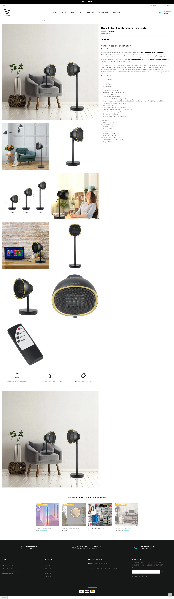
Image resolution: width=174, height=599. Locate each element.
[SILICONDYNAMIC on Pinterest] (146, 576)
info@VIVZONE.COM (101, 566)
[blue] (94, 524)
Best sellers (45, 21)
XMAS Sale (115, 12)
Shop (62, 12)
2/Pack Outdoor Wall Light (44, 528)
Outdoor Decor (7, 568)
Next (142, 517)
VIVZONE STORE (92, 587)
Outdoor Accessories (9, 573)
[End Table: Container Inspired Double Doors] (100, 514)
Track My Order (50, 571)
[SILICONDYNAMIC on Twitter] (136, 576)
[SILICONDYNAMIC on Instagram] (142, 576)
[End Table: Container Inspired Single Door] (126, 514)
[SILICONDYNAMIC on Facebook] (132, 576)
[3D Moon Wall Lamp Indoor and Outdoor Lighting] (74, 514)
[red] (90, 524)
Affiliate (91, 12)
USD (3, 5)
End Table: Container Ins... (96, 528)
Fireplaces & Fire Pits (8, 563)
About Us (48, 576)
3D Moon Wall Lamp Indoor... (71, 528)
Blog (82, 12)
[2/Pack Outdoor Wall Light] (47, 514)
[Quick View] (109, 505)
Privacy (47, 565)
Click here (4, 597)
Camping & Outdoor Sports (10, 571)
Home (54, 12)
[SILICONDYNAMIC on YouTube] (139, 576)
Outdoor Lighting (8, 565)
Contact (72, 12)
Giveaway (48, 573)
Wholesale (103, 12)
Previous (32, 517)
